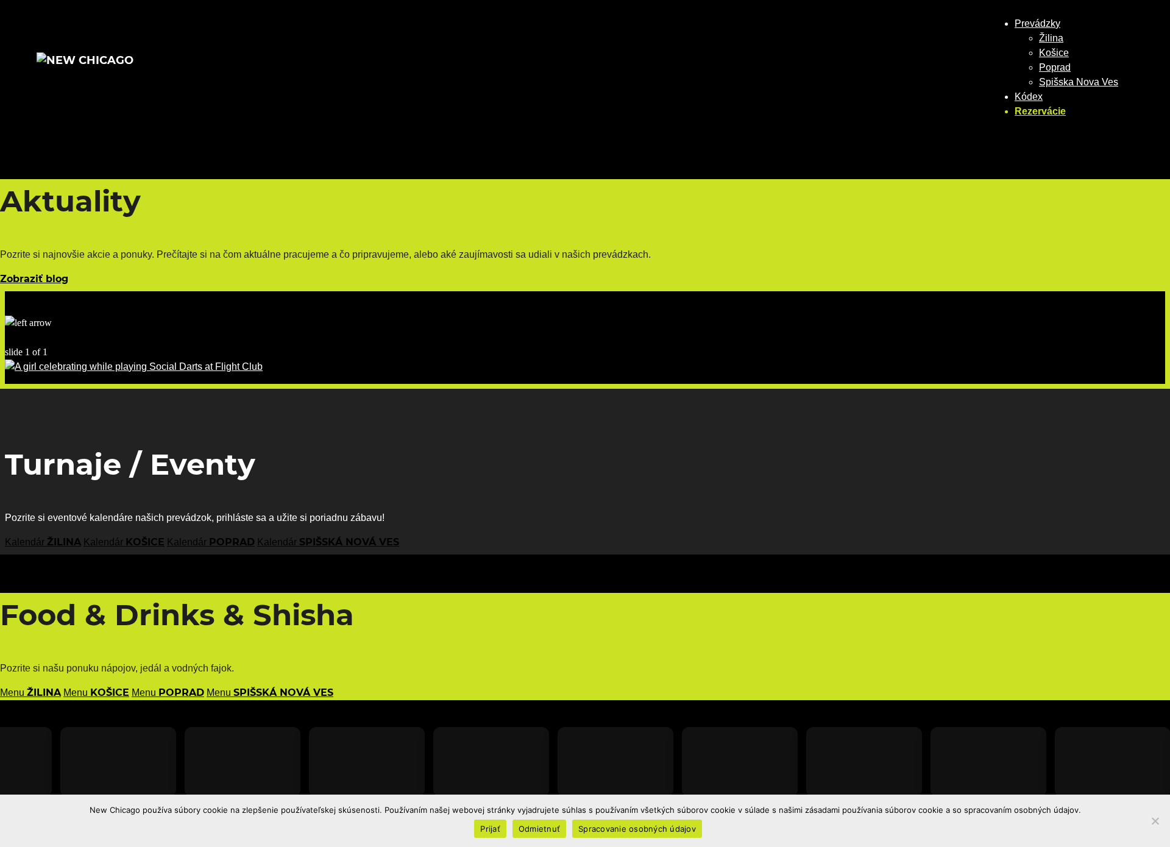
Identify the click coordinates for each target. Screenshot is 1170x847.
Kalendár (43, 542)
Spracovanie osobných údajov (637, 829)
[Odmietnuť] (1155, 821)
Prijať (490, 829)
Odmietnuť (539, 829)
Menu (30, 692)
